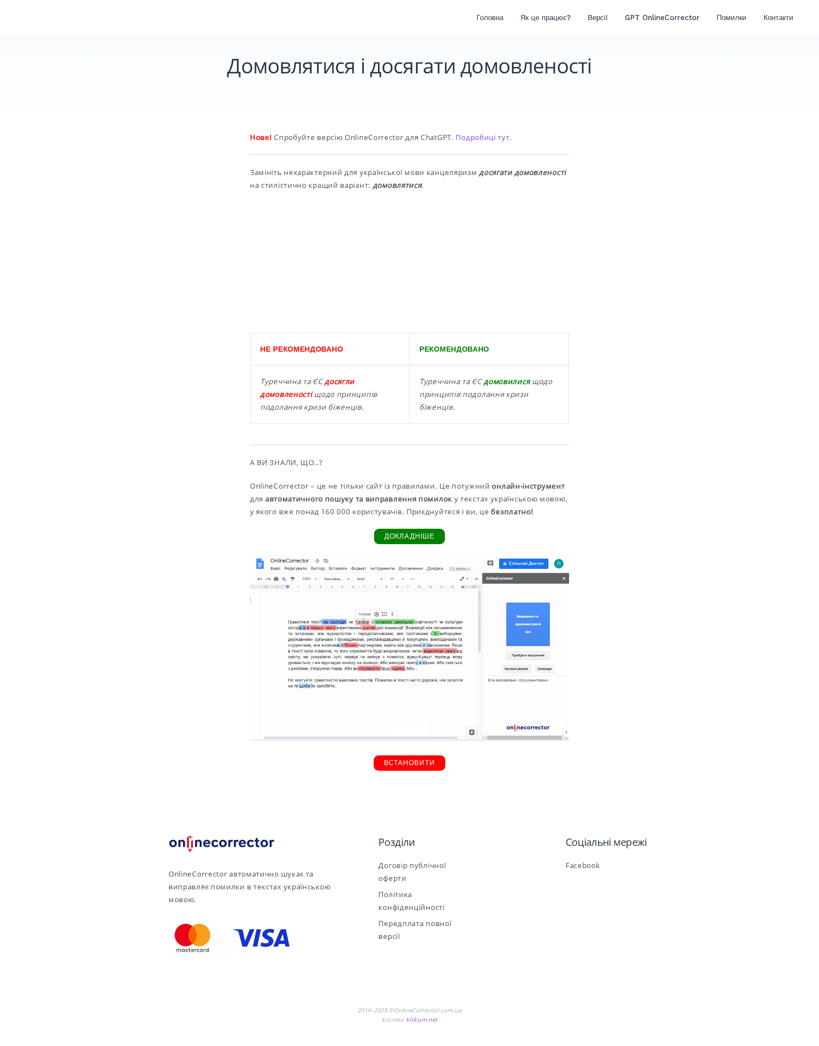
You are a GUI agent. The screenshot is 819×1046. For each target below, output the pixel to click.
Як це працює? (545, 17)
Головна (489, 17)
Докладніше (409, 536)
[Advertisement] (409, 262)
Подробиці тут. (484, 137)
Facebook (583, 865)
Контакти (778, 17)
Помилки (731, 17)
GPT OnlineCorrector (662, 17)
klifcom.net (422, 1019)
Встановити (409, 763)
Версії (598, 17)
